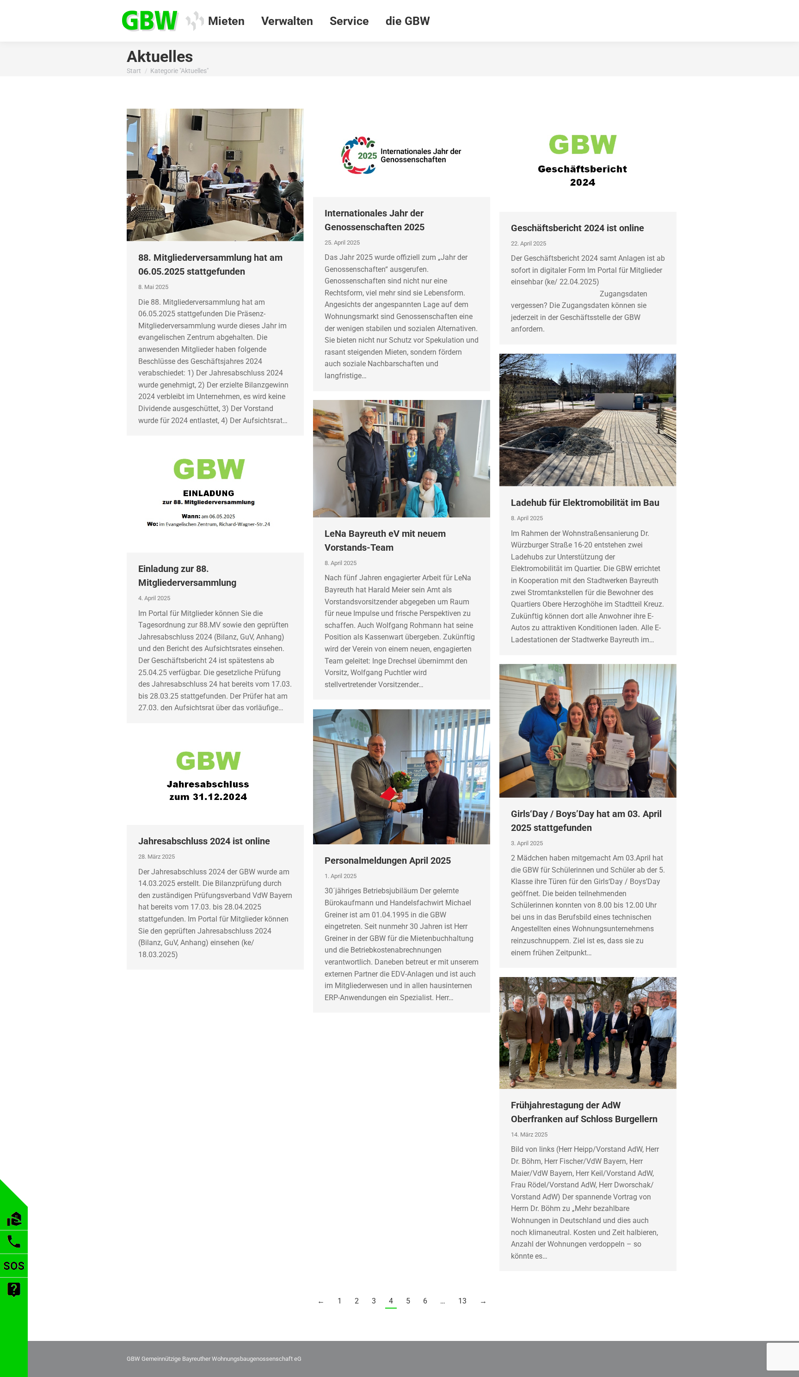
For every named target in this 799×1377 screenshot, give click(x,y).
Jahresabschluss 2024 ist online (204, 841)
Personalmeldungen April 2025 (388, 860)
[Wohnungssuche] (14, 1227)
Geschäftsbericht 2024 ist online (577, 228)
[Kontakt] (13, 1251)
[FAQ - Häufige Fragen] (14, 1298)
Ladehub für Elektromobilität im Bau (585, 502)
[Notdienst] (13, 1274)
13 (462, 1301)
